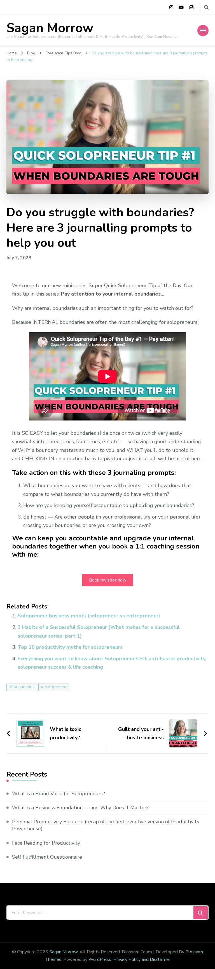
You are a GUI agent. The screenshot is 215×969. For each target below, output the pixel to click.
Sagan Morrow (49, 28)
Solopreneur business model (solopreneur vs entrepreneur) (89, 615)
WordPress (99, 959)
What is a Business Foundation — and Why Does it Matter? (80, 807)
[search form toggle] (206, 7)
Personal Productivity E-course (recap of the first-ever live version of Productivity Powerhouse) (105, 825)
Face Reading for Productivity (46, 843)
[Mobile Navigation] (203, 30)
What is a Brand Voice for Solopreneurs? (58, 793)
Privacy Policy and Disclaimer (141, 959)
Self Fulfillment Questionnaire (47, 857)
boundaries (23, 687)
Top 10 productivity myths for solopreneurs (70, 647)
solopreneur (56, 687)
